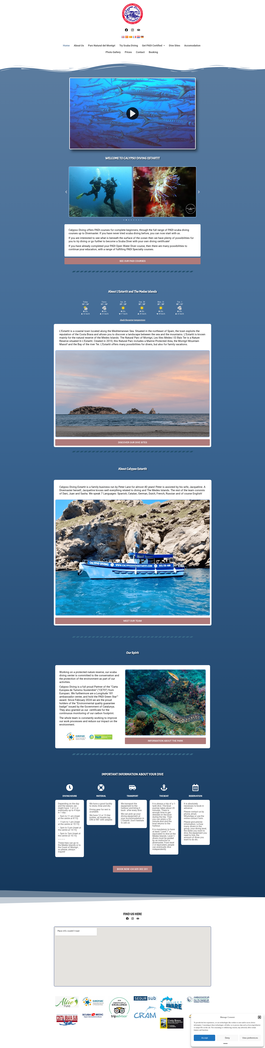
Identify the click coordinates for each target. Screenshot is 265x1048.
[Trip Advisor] (119, 1009)
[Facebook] (126, 30)
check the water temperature (132, 320)
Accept (204, 1038)
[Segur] (145, 999)
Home (66, 45)
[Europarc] (93, 1003)
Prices (128, 52)
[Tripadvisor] (139, 30)
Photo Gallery (113, 52)
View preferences (250, 1038)
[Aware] (171, 1005)
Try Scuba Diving (128, 45)
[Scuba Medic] (93, 1017)
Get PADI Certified (152, 45)
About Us (79, 45)
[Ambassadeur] (198, 1001)
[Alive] (67, 1003)
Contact (140, 52)
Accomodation (192, 45)
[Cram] (145, 1013)
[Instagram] (132, 30)
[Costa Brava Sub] (67, 1021)
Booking (153, 52)
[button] (259, 1017)
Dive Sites (174, 45)
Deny (227, 1038)
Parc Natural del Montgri (101, 45)
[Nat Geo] (171, 1024)
